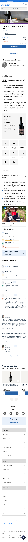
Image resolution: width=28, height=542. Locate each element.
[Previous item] (11, 399)
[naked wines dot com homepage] (5, 5)
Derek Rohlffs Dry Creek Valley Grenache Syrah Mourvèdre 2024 (10, 385)
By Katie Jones (5, 30)
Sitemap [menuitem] (5, 451)
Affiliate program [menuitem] (7, 482)
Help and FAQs (14, 406)
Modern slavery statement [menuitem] (8, 526)
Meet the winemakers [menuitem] (8, 465)
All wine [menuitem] (5, 492)
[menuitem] (4, 413)
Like (6, 277)
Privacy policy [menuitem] (14, 520)
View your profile (3, 266)
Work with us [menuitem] (6, 478)
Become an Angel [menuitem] (7, 447)
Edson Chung (8, 282)
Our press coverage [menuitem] (7, 474)
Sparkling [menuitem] (5, 513)
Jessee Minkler (9, 295)
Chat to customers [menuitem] (7, 443)
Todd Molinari (8, 271)
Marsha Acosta (9, 345)
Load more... (14, 356)
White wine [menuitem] (5, 504)
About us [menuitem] (5, 461)
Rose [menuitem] (4, 509)
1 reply (9, 277)
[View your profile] (3, 272)
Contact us (14, 409)
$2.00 (25, 41)
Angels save (5, 41)
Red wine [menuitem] (5, 500)
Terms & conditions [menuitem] (6, 520)
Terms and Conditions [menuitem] (8, 455)
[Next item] (16, 399)
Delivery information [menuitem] (8, 434)
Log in (6, 266)
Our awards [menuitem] (6, 469)
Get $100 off (10, 1)
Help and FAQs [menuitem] (6, 438)
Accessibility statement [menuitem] (16, 523)
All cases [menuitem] (5, 496)
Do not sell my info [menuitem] (6, 523)
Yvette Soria (8, 316)
